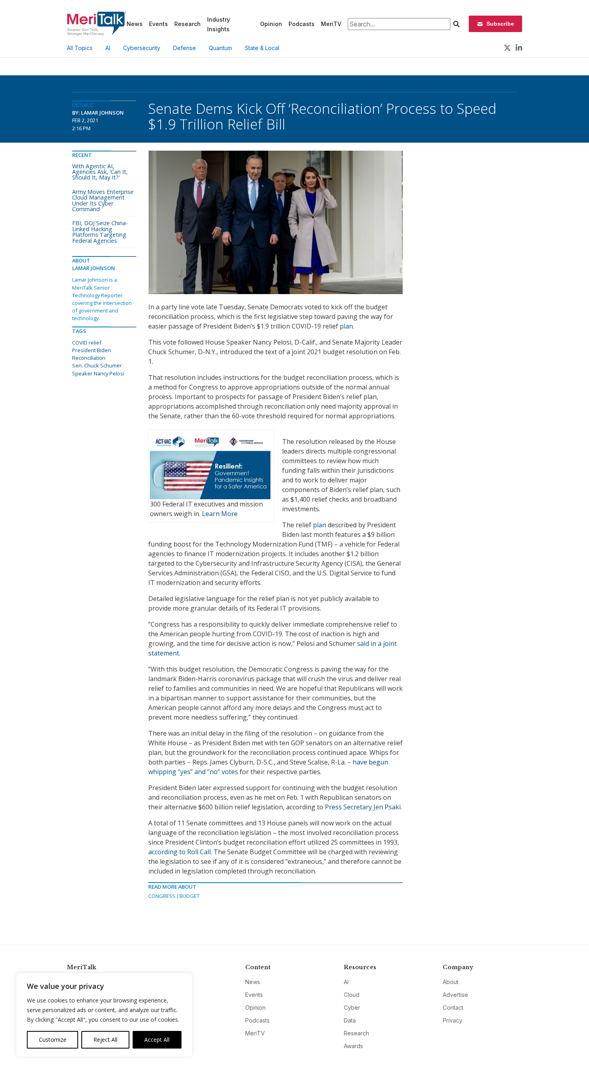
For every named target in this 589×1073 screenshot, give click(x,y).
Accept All (156, 1039)
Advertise (455, 994)
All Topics (80, 47)
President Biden (91, 350)
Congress (161, 896)
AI (107, 47)
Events (158, 23)
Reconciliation (88, 357)
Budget (190, 896)
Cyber (352, 1007)
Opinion (271, 23)
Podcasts (301, 23)
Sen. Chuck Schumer (97, 365)
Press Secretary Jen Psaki (363, 807)
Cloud (351, 994)
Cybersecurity (141, 47)
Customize (53, 1039)
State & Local (262, 47)
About (450, 981)
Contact (453, 1007)
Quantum (220, 47)
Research (187, 23)
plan (346, 326)
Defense (184, 47)
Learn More (220, 513)
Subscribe (500, 23)
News (135, 23)
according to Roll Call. (180, 851)
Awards (353, 1046)
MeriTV (331, 23)
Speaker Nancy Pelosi (98, 373)
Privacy (452, 1020)
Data (350, 1020)
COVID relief (86, 342)
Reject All (105, 1039)
